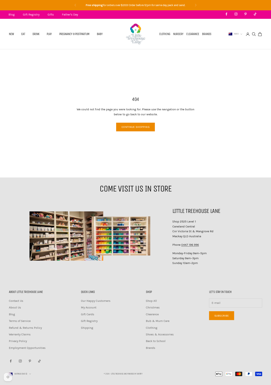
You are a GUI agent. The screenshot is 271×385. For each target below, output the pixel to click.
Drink (35, 34)
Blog (11, 14)
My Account (88, 307)
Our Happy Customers (95, 301)
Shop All (151, 301)
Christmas (153, 307)
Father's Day (70, 14)
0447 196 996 (190, 244)
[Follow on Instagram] (236, 14)
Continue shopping (135, 127)
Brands (206, 34)
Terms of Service (20, 321)
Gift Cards (87, 314)
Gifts (51, 14)
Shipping (87, 327)
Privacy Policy (18, 341)
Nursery (178, 34)
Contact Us (16, 301)
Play (49, 34)
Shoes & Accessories (160, 334)
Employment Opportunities (27, 348)
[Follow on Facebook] (226, 14)
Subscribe (221, 315)
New (11, 34)
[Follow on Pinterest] (245, 14)
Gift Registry (31, 14)
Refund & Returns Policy (25, 327)
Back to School (156, 341)
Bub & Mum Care (157, 321)
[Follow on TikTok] (255, 14)
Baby (100, 34)
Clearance (192, 34)
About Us (15, 307)
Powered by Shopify (134, 374)
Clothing (164, 34)
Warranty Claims (20, 334)
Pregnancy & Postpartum (74, 34)
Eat (23, 34)
